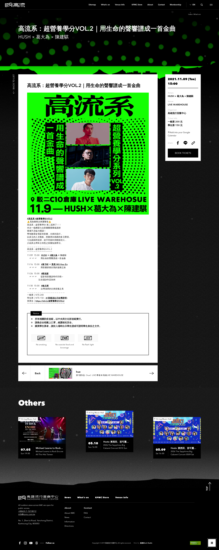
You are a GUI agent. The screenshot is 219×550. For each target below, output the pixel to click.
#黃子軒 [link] (45, 264)
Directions (69, 526)
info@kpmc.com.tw (26, 514)
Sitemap (92, 4)
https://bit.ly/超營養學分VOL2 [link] (49, 301)
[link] (44, 255)
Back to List (13, 81)
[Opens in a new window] (178, 143)
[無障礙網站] (195, 543)
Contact (161, 4)
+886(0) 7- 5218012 (27, 511)
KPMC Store (137, 4)
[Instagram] (25, 543)
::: (85, 4)
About (150, 4)
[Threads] (36, 543)
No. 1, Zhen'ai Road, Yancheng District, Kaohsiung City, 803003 (35, 522)
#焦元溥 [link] (45, 285)
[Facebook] (19, 543)
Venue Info (120, 4)
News (68, 497)
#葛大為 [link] (53, 255)
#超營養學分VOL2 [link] (43, 218)
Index (190, 14)
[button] (212, 543)
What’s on (105, 4)
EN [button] (194, 4)
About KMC (70, 513)
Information (70, 521)
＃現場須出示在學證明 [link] (56, 298)
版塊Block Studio (146, 543)
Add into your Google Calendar (179, 134)
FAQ (86, 513)
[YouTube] (30, 543)
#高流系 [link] (31, 218)
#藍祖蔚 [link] (45, 273)
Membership (175, 4)
